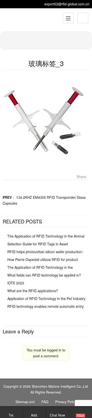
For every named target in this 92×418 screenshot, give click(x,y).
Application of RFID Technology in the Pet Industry (46, 298)
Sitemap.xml (25, 401)
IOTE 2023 (15, 282)
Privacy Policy (66, 401)
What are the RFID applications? (32, 290)
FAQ (44, 401)
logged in (54, 350)
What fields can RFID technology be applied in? (44, 275)
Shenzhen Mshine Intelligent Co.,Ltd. (60, 386)
